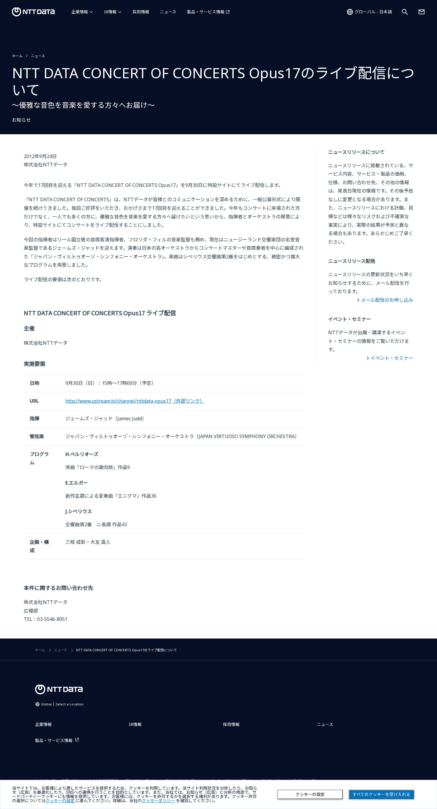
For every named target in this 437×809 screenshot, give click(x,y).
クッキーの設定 (310, 794)
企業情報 (79, 12)
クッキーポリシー (158, 800)
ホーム (17, 55)
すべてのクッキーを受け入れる (381, 794)
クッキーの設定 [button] (60, 800)
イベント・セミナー (391, 358)
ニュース (168, 12)
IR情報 (110, 12)
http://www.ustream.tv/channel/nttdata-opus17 (135, 401)
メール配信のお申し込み (387, 300)
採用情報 (141, 12)
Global (62, 704)
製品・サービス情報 (205, 12)
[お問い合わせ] (421, 11)
